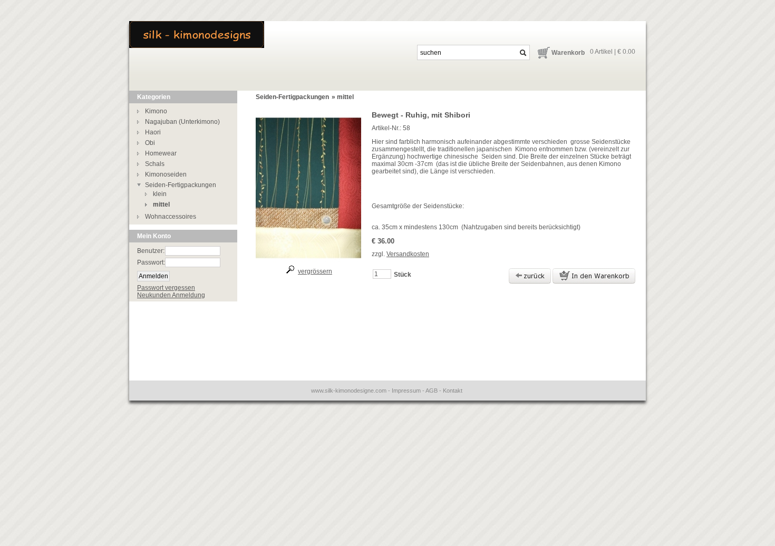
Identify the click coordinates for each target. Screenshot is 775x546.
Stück (402, 274)
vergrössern (315, 271)
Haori (153, 132)
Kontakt (452, 390)
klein (160, 194)
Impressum (406, 390)
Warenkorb (568, 52)
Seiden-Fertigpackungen (180, 185)
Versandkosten (407, 254)
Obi (150, 143)
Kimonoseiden (166, 174)
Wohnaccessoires (170, 216)
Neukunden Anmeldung (171, 295)
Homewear (161, 153)
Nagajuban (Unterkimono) (182, 121)
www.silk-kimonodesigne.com (348, 390)
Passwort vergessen (166, 287)
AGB (431, 390)
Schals (154, 164)
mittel (161, 204)
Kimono (156, 111)
